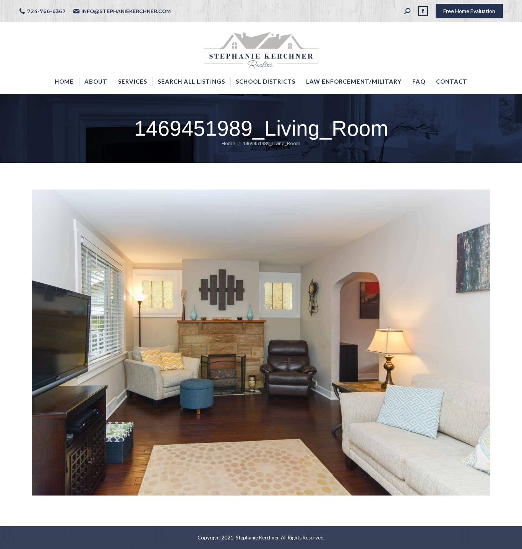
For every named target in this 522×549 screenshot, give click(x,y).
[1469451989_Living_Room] (261, 342)
